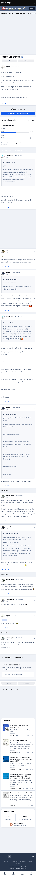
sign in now (10, 669)
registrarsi (18, 143)
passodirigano (10, 495)
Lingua (6, 861)
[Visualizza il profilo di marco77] (3, 273)
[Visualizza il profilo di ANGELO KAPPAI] (11, 824)
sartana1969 (9, 155)
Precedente (8, 151)
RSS (18, 863)
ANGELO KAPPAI (18, 823)
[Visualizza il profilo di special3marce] (3, 600)
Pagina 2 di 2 (18, 151)
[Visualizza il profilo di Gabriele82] (3, 251)
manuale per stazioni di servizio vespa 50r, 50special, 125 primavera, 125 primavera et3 (20, 776)
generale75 (13, 752)
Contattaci (23, 861)
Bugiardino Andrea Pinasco (19, 740)
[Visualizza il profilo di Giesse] (3, 66)
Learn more (3, 3)
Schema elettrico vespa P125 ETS (21, 793)
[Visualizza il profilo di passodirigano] (3, 496)
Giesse (8, 66)
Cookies (30, 861)
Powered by (18, 868)
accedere (10, 143)
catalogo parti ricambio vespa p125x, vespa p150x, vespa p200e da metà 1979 (21, 759)
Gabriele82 (9, 251)
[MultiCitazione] (2, 207)
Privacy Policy (14, 861)
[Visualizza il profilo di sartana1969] (3, 156)
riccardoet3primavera (15, 769)
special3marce (10, 599)
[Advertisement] (18, 34)
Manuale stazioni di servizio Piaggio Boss (19, 726)
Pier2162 (12, 805)
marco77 (8, 272)
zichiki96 (12, 735)
